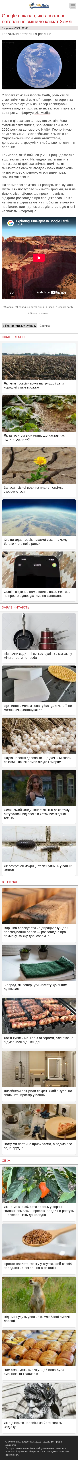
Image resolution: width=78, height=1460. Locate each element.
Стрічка (45, 325)
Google (9, 306)
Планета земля (39, 313)
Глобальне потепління (30, 306)
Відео (51, 306)
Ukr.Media (42, 113)
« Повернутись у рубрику (19, 325)
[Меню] (72, 6)
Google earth (65, 306)
